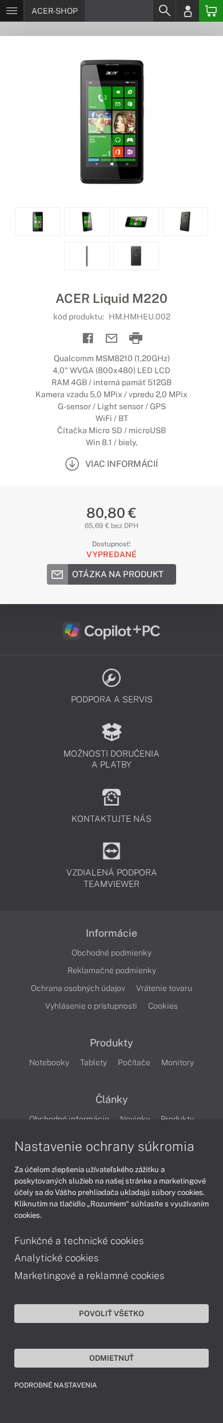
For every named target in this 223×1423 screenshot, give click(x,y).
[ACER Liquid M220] (111, 121)
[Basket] (211, 11)
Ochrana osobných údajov (78, 988)
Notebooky (49, 1062)
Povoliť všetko (111, 1313)
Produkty (111, 1043)
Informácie (111, 933)
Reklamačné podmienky (111, 970)
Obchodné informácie (69, 1119)
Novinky (135, 1119)
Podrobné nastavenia (55, 1385)
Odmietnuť (111, 1357)
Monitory (177, 1062)
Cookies (163, 1005)
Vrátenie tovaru (164, 988)
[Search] (164, 11)
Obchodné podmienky (111, 952)
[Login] (187, 11)
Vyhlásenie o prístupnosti (91, 1005)
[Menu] (11, 11)
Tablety (93, 1062)
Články (111, 1099)
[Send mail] (112, 338)
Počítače (134, 1062)
